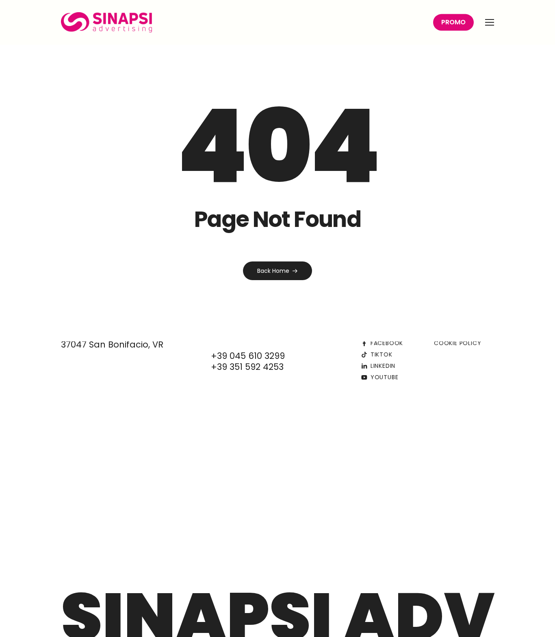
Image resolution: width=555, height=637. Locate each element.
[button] (489, 22)
